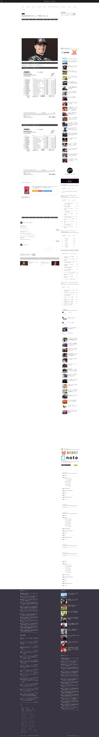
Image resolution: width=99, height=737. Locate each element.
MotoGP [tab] (64, 188)
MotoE (65, 492)
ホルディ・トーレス (23, 728)
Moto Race (39, 6)
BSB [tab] (73, 188)
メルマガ (23, 9)
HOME (65, 475)
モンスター (35, 729)
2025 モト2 (27, 197)
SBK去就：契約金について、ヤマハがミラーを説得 (30, 648)
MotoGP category (68, 478)
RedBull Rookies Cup (68, 497)
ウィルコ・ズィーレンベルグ (24, 717)
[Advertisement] (40, 29)
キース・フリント (29, 718)
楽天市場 (40, 190)
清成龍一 (22, 732)
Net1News (32, 709)
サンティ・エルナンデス (24, 721)
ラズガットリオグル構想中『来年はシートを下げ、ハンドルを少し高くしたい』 (30, 690)
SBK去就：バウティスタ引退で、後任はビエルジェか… (30, 644)
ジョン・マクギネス (31, 721)
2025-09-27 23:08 (22, 226)
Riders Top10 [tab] (65, 253)
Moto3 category (68, 484)
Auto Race (63, 6)
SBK (33, 6)
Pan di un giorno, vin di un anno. (33, 735)
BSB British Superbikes (68, 490)
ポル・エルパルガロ (30, 728)
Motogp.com (27, 182)
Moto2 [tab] (69, 200)
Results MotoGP (69, 480)
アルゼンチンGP (23, 713)
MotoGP (28, 6)
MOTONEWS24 (28, 709)
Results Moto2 (68, 523)
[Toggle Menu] (1, 1)
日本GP (24, 197)
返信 (58, 241)
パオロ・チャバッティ (23, 725)
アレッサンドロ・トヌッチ (30, 713)
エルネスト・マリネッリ (32, 717)
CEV (65, 535)
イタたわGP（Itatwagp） (67, 462)
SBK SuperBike (67, 488)
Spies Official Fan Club (28, 710)
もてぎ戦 (34, 710)
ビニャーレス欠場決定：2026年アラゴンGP (29, 620)
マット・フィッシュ (30, 729)
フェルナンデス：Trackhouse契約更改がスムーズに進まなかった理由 (29, 658)
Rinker (36, 188)
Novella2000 (22, 710)
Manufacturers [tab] (73, 253)
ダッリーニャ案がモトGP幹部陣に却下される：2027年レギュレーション (29, 686)
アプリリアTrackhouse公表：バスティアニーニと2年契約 (29, 653)
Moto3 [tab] (74, 200)
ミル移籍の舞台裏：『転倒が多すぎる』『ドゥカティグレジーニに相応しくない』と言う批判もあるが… (30, 680)
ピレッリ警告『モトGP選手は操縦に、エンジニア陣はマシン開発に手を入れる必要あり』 (29, 695)
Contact (74, 6)
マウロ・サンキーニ (23, 729)
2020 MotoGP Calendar (53, 6)
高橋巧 (26, 732)
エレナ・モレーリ (23, 718)
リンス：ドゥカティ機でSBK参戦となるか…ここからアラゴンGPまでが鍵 (30, 700)
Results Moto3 (68, 526)
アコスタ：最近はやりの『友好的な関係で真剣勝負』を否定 (30, 662)
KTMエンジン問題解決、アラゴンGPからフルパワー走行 (30, 667)
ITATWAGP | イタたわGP (49, 1)
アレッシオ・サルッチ (23, 714)
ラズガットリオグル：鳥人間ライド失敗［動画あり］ (30, 639)
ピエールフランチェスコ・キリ (31, 725)
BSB (44, 6)
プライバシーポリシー (24, 735)
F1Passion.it (22, 709)
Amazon (34, 190)
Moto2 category (68, 481)
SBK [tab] (69, 188)
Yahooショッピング (47, 190)
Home (22, 6)
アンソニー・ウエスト (30, 714)
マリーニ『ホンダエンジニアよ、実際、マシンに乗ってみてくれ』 (30, 675)
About (69, 6)
